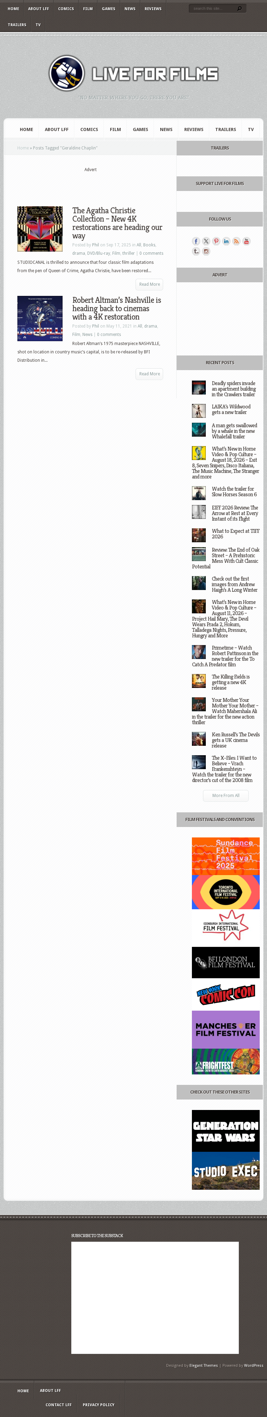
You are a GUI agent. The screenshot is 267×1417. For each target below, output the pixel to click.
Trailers (17, 25)
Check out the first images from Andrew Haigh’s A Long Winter (234, 584)
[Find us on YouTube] (246, 241)
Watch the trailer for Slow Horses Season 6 (234, 491)
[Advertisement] (98, 183)
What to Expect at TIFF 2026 (235, 533)
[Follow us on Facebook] (196, 241)
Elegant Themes (203, 1365)
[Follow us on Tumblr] (196, 251)
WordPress (254, 1365)
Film (88, 9)
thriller (128, 253)
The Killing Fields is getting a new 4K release (231, 682)
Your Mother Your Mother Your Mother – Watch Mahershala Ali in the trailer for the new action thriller (225, 711)
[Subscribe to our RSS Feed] (236, 241)
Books (149, 245)
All (139, 245)
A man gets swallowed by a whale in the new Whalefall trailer (234, 431)
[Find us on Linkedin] (226, 241)
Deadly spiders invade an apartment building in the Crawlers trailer (234, 389)
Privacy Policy (98, 1405)
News (130, 9)
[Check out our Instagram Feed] (206, 251)
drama (78, 253)
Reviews (153, 9)
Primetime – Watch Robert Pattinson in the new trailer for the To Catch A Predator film (225, 656)
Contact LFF (59, 1405)
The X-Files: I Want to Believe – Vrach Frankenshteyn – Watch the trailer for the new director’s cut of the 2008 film (224, 769)
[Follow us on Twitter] (206, 241)
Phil (95, 245)
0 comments (151, 253)
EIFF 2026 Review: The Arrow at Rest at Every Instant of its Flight (235, 513)
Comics (66, 9)
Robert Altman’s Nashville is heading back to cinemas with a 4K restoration (116, 308)
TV (38, 25)
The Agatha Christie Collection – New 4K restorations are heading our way (117, 223)
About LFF (38, 9)
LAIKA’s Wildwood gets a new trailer (231, 409)
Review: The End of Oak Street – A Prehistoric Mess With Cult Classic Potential (225, 558)
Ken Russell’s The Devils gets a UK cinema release (236, 740)
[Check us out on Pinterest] (216, 241)
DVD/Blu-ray (98, 253)
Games (108, 9)
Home (13, 9)
